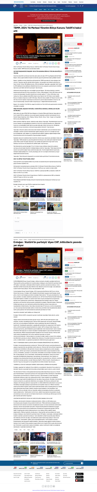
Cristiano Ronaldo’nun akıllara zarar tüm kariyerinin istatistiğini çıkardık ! (43, 6)
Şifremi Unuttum (66, 477)
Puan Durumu (49, 468)
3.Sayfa (35, 9)
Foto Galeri (64, 2)
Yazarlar (75, 2)
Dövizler (48, 475)
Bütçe (19, 186)
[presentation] (18, 6)
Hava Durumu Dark (18, 473)
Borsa (15, 468)
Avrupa (40, 9)
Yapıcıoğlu (32, 186)
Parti (24, 429)
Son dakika (70, 6)
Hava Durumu (40, 468)
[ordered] (29, 233)
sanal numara (27, 481)
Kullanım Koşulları (56, 490)
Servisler (39, 2)
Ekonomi (50, 2)
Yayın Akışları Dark (28, 475)
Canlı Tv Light (16, 477)
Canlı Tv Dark (27, 473)
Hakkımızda (34, 490)
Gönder (17, 232)
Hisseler (56, 468)
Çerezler (48, 490)
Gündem (44, 2)
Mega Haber (16, 25)
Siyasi (28, 429)
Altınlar (47, 473)
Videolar (70, 2)
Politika (61, 9)
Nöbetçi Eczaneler (28, 477)
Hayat (57, 9)
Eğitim (52, 9)
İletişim (38, 490)
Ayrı (15, 186)
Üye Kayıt (65, 475)
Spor (55, 2)
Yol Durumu (71, 468)
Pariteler (63, 468)
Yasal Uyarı (63, 490)
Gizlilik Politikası (44, 490)
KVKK (52, 490)
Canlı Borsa (37, 473)
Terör (33, 429)
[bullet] (31, 233)
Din (48, 9)
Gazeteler (81, 2)
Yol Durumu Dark (17, 475)
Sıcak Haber (57, 481)
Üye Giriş (65, 473)
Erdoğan (16, 429)
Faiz (23, 186)
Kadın (59, 2)
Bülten (45, 9)
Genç (21, 429)
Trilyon (27, 186)
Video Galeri (57, 475)
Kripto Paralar (79, 468)
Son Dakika (33, 2)
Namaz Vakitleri (23, 468)
